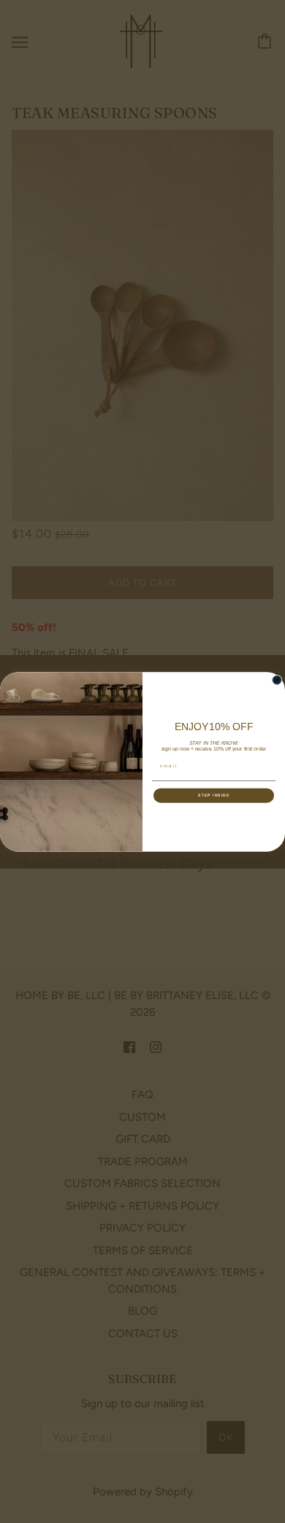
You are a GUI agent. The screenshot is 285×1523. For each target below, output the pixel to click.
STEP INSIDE (213, 795)
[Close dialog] (277, 680)
